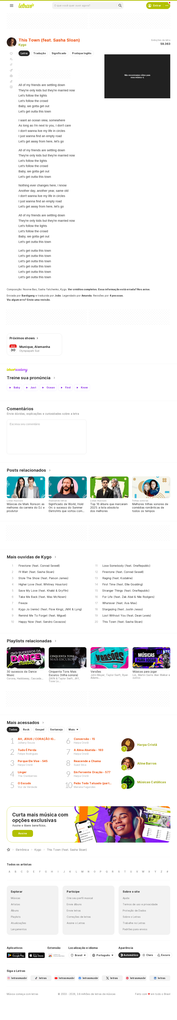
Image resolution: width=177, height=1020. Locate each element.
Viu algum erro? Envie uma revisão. (29, 299)
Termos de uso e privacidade (140, 904)
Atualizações (18, 923)
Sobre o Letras (132, 916)
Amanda (87, 295)
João (58, 295)
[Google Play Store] (16, 955)
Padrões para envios (135, 929)
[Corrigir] (11, 81)
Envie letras (74, 910)
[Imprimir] (11, 75)
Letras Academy (88, 370)
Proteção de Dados (134, 910)
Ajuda (126, 898)
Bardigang (28, 295)
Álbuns (15, 910)
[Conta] (166, 5)
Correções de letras (79, 916)
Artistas (15, 904)
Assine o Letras (76, 923)
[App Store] (36, 955)
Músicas (15, 898)
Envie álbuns (74, 904)
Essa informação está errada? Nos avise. (124, 289)
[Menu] (11, 5)
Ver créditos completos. (82, 289)
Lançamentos (19, 929)
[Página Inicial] (8, 849)
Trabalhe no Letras (134, 923)
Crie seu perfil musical (80, 898)
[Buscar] (120, 5)
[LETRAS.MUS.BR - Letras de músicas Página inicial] (26, 5)
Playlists (16, 916)
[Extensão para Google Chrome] (57, 955)
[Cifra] (11, 70)
